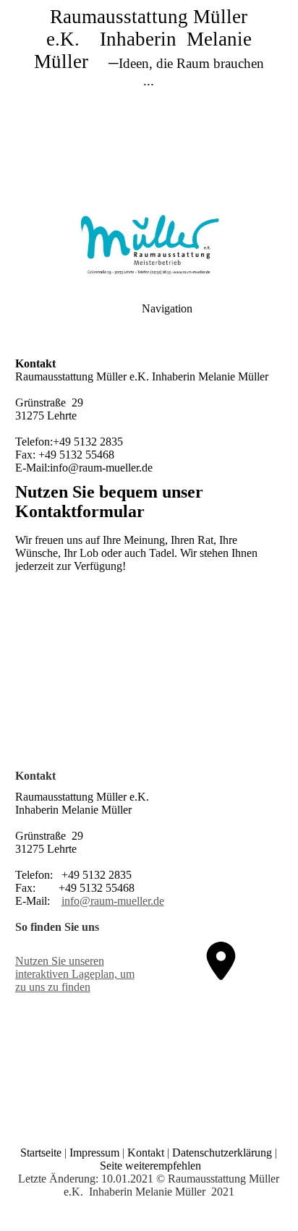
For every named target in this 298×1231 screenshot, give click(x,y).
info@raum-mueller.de (112, 901)
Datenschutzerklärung (222, 1152)
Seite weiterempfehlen (150, 1165)
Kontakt (145, 1152)
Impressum (94, 1152)
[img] (149, 101)
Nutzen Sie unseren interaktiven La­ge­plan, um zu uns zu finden (75, 974)
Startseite (40, 1152)
